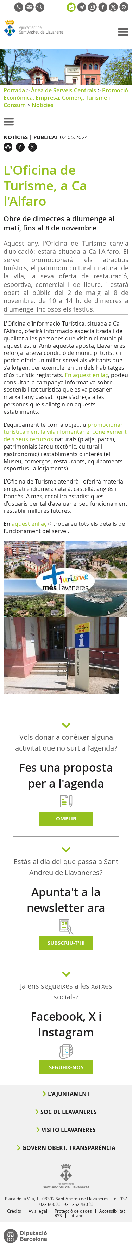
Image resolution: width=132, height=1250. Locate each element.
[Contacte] (29, 9)
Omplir (66, 818)
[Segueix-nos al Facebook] (102, 9)
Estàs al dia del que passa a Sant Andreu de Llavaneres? (66, 867)
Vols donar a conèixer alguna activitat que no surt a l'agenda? (66, 742)
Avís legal (38, 1211)
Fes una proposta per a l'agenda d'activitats (66, 783)
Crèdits (14, 1211)
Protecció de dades (73, 1211)
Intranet (77, 1215)
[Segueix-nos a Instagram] (92, 9)
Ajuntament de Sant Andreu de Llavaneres (37, 36)
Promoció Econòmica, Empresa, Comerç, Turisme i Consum (66, 97)
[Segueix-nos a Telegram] (81, 9)
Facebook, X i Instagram (66, 1024)
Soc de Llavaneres (68, 1112)
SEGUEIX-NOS (66, 1067)
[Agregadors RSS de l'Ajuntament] (123, 9)
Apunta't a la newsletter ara (66, 900)
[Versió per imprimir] (10, 146)
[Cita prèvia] (71, 6)
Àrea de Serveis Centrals (63, 90)
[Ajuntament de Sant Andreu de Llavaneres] (66, 1187)
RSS (58, 1215)
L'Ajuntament (69, 1094)
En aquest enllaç (86, 375)
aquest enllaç (29, 524)
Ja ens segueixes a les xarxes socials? (66, 991)
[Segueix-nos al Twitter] (113, 9)
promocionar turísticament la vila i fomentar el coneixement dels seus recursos (65, 432)
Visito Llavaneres (69, 1130)
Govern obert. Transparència (68, 1148)
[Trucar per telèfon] (18, 9)
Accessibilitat (112, 1211)
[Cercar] (39, 9)
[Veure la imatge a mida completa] (65, 578)
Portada (14, 90)
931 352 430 (76, 1204)
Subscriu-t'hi (66, 943)
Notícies (43, 105)
